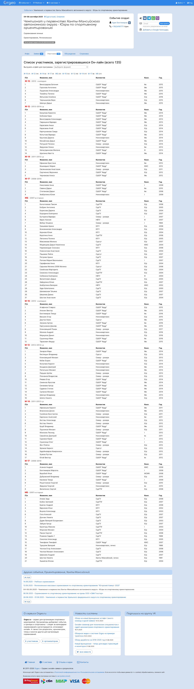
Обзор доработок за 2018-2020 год (90, 640)
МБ (97, 74)
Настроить (164, 23)
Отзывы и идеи (65, 662)
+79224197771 (118, 26)
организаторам (50, 641)
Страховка (84, 54)
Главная (31, 662)
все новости (85, 652)
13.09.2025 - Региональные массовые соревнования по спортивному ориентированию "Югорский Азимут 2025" (71, 585)
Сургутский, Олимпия (54, 17)
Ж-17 (50, 74)
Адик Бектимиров (119, 23)
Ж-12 (33, 74)
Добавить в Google (156, 30)
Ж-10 (26, 74)
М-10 (64, 74)
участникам (32, 641)
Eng (190, 3)
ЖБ (56, 74)
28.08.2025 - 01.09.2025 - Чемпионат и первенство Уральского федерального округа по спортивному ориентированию (74, 597)
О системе (53, 3)
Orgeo (37, 668)
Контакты (84, 662)
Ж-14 (42, 74)
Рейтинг (39, 3)
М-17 (90, 74)
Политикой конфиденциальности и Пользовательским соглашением (79, 672)
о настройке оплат (62, 676)
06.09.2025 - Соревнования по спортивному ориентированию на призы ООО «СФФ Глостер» (63, 593)
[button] (180, 3)
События (25, 3)
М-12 (73, 74)
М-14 (82, 74)
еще (28, 577)
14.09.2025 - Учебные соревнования (38, 582)
